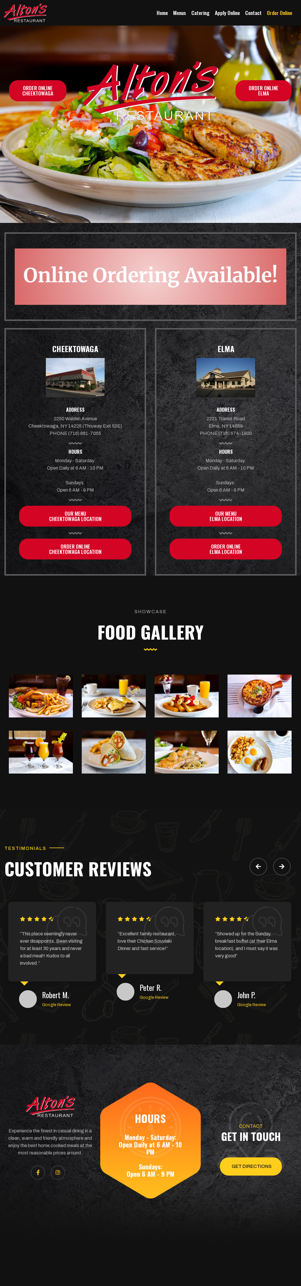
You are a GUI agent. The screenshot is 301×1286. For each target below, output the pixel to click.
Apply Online (227, 12)
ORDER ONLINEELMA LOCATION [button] (226, 548)
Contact (253, 12)
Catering (200, 12)
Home (162, 12)
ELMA (226, 348)
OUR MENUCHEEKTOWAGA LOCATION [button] (75, 516)
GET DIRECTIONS (252, 1166)
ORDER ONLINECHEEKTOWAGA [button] (37, 90)
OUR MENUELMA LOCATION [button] (226, 516)
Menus (179, 12)
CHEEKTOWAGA (75, 348)
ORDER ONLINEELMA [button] (263, 90)
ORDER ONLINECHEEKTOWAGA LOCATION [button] (75, 548)
